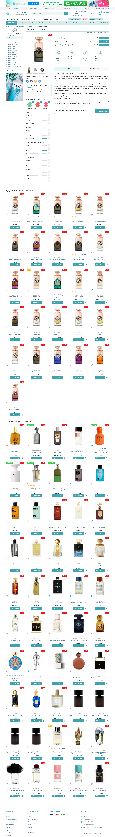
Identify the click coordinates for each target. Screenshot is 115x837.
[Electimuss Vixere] (57, 205)
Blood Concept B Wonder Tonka (78, 715)
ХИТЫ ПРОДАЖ (12, 23)
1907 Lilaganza (57, 565)
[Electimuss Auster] (57, 317)
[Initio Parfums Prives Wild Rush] (79, 623)
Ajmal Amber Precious (99, 640)
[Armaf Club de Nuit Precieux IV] (36, 548)
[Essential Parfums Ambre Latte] (57, 736)
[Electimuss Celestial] (79, 280)
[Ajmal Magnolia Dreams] (15, 623)
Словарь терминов (90, 32)
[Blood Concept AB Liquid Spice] (15, 736)
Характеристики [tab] (94, 68)
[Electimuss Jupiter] (100, 317)
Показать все (9, 70)
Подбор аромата (96, 19)
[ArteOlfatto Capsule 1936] (100, 773)
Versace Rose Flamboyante (15, 715)
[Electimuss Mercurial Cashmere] (57, 242)
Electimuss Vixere (57, 221)
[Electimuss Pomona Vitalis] (79, 205)
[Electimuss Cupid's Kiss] (79, 355)
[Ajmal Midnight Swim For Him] (79, 586)
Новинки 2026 (74, 19)
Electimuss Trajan (15, 221)
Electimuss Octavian (36, 259)
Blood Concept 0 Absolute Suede (36, 753)
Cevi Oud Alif (15, 527)
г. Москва (15, 8)
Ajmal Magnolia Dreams (15, 640)
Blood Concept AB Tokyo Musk (100, 715)
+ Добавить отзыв (101, 111)
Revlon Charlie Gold (15, 451)
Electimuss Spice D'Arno (99, 371)
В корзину (104, 38)
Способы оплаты (49, 8)
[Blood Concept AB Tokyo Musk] (100, 698)
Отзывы (8, 835)
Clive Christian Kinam (36, 452)
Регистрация (105, 8)
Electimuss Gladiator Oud (12, 60)
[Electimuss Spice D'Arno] (100, 355)
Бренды (8, 816)
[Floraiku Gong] (57, 661)
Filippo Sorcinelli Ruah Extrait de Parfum (99, 752)
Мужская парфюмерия (12, 822)
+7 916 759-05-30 (88, 822)
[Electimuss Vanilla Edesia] (15, 317)
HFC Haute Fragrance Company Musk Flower (15, 677)
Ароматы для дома (45, 19)
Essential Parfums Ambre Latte (57, 753)
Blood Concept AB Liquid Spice (15, 753)
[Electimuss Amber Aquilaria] (15, 280)
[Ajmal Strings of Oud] (100, 548)
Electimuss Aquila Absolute (12, 44)
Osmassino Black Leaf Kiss (100, 452)
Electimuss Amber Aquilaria (12, 42)
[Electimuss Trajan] (15, 205)
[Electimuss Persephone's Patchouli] (36, 205)
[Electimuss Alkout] (100, 280)
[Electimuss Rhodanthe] (100, 205)
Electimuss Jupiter (10, 64)
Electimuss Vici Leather (79, 259)
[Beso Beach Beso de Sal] (57, 773)
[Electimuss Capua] (36, 355)
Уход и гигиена (10, 824)
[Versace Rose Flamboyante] (15, 698)
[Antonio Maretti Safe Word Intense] (100, 511)
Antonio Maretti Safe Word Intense (100, 527)
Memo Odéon (57, 452)
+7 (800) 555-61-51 (80, 11)
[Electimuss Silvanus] (15, 355)
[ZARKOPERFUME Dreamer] (57, 698)
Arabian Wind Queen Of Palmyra (57, 527)
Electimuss (30, 190)
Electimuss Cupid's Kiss (11, 56)
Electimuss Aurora (10, 46)
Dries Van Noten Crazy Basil (57, 490)
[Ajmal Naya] (36, 586)
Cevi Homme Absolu (78, 490)
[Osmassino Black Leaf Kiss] (100, 435)
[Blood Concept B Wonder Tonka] (79, 698)
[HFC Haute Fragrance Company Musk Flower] (15, 661)
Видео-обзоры (10, 830)
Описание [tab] (67, 68)
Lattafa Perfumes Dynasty (36, 490)
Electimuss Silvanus (15, 371)
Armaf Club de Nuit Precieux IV (36, 565)
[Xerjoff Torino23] (36, 698)
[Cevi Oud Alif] (15, 511)
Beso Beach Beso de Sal (57, 790)
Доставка (31, 816)
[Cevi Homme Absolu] (79, 473)
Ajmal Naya (36, 602)
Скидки (87, 8)
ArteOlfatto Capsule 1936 (99, 790)
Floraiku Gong (57, 677)
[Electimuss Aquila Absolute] (57, 355)
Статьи (8, 827)
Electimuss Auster (10, 48)
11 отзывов (83, 217)
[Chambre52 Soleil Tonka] (36, 773)
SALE (84, 19)
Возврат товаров (33, 819)
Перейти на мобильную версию (92, 833)
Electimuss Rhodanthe (100, 221)
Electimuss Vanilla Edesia (15, 334)
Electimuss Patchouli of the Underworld (57, 296)
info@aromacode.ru (89, 824)
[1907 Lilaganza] (57, 548)
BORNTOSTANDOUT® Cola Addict (15, 490)
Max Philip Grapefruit (78, 677)
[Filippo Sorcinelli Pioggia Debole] (15, 773)
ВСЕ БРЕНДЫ (104, 22)
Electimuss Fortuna (10, 58)
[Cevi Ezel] (100, 473)
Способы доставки (31, 8)
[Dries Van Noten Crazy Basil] (57, 473)
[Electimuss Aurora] (36, 317)
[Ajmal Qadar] (15, 586)
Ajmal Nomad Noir (57, 602)
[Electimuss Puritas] (36, 280)
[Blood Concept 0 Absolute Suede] (36, 736)
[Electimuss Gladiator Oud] (15, 392)
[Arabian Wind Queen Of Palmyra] (57, 511)
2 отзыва (104, 217)
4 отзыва (62, 217)
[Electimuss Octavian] (36, 242)
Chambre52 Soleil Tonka (36, 790)
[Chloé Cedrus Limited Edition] (57, 623)
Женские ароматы (12, 19)
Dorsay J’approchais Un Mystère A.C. (78, 452)
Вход (98, 8)
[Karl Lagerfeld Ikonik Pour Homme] (36, 661)
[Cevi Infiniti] (36, 511)
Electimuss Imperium (11, 62)
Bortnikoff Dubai (36, 640)
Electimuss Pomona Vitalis (78, 221)
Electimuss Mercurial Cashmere (57, 259)
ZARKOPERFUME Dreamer (57, 715)
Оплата (30, 822)
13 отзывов (41, 217)
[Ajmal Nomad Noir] (57, 586)
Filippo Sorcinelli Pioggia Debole (15, 790)
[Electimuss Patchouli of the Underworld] (57, 280)
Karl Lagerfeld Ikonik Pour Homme (36, 677)
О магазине (9, 832)
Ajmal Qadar (15, 602)
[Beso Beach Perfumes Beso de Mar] (79, 773)
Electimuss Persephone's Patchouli (36, 221)
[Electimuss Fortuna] (79, 317)
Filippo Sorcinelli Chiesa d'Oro (78, 753)
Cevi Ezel (99, 490)
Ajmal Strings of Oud (99, 565)
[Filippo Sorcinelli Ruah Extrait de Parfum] (100, 736)
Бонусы (30, 824)
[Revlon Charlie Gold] (15, 435)
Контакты (31, 830)
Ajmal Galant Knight (100, 602)
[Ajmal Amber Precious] (100, 623)
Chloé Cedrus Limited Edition (57, 640)
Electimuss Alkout (10, 40)
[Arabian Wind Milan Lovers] (79, 511)
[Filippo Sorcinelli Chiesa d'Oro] (79, 736)
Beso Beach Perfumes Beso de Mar (79, 790)
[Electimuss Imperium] (100, 242)
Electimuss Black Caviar (11, 50)
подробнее (57, 60)
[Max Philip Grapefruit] (79, 661)
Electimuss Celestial (11, 54)
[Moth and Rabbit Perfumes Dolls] (100, 661)
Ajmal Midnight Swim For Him (78, 602)
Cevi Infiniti (36, 527)
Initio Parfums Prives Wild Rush (79, 640)
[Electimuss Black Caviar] (15, 242)
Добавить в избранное (103, 32)
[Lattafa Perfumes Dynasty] (36, 473)
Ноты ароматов (32, 832)
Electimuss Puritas (36, 296)
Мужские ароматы (28, 19)
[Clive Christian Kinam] (36, 435)
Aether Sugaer (15, 565)
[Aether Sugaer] (15, 548)
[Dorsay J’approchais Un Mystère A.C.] (79, 435)
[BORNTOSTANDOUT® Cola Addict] (15, 473)
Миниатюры (60, 19)
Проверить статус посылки (69, 8)
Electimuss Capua (10, 52)
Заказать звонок (77, 15)
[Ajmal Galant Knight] (100, 586)
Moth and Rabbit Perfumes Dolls (99, 677)
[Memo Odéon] (57, 435)
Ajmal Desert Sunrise (78, 565)
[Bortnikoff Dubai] (36, 623)
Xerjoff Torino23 (36, 715)
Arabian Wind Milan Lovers (79, 527)
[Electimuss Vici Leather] (79, 242)
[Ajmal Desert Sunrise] (79, 548)
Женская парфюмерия (12, 819)
